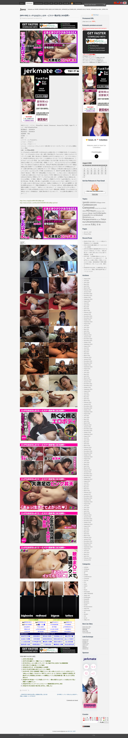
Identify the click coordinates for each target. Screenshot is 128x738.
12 (91, 170)
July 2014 (86, 550)
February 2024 (87, 335)
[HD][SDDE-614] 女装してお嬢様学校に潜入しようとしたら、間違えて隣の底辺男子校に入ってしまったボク (95, 269)
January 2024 (87, 336)
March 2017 (87, 490)
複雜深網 (84, 629)
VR (56, 3)
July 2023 (86, 348)
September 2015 (88, 524)
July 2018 (86, 460)
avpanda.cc (85, 647)
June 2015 (86, 530)
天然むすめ (96, 224)
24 (84, 173)
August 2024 (87, 323)
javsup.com (85, 641)
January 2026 (87, 291)
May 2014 (86, 554)
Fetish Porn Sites (86, 627)
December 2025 (88, 293)
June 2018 (86, 462)
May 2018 (86, 464)
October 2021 (87, 387)
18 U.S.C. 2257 (88, 232)
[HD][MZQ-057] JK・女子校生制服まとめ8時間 (35, 667)
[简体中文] (115, 2)
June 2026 (86, 282)
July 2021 (86, 393)
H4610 (84, 211)
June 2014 (86, 552)
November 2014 (88, 543)
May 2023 (86, 351)
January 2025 (87, 314)
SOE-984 (98, 219)
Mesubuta (99, 215)
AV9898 (103, 202)
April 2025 (86, 308)
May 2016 (86, 509)
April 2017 (86, 488)
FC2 (46, 3)
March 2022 (87, 378)
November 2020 (88, 408)
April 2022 (86, 376)
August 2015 (87, 526)
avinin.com (85, 645)
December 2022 (88, 361)
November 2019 (88, 430)
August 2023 (87, 346)
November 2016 (88, 498)
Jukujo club (92, 213)
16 (105, 170)
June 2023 (86, 350)
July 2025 (86, 303)
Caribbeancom (89, 205)
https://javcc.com (87, 21)
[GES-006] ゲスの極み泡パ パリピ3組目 (34, 665)
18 (88, 172)
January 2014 (87, 560)
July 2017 (86, 483)
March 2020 (87, 423)
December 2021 (88, 383)
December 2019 (88, 428)
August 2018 (87, 458)
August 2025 (87, 301)
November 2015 (88, 520)
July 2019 (86, 438)
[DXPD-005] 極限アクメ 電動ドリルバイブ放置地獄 (37, 661)
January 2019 (87, 449)
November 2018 (88, 453)
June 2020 (86, 417)
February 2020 (87, 425)
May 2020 (86, 419)
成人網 (66, 3)
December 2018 (88, 451)
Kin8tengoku (101, 213)
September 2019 (88, 434)
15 (102, 170)
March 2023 (87, 355)
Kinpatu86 (85, 215)
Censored (29, 3)
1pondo (85, 202)
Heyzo (93, 211)
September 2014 (88, 547)
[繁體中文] (118, 2)
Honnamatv (98, 211)
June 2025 (86, 305)
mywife (92, 217)
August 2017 (87, 481)
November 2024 (88, 318)
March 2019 (87, 445)
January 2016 (87, 517)
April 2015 (86, 533)
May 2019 (86, 442)
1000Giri (92, 202)
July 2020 (86, 415)
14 (98, 170)
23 (105, 172)
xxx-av (87, 224)
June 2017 (86, 485)
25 (88, 173)
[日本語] (125, 2)
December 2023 (88, 338)
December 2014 (88, 541)
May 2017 (86, 487)
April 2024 (86, 331)
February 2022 (87, 380)
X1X (83, 224)
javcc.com (40, 735)
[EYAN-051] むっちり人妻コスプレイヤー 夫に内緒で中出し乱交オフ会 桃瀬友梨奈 (45, 663)
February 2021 (87, 402)
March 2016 (87, 513)
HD (51, 3)
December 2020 (88, 406)
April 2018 (86, 466)
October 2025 (87, 297)
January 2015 (87, 539)
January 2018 (87, 472)
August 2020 (87, 413)
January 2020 (87, 427)
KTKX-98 (92, 215)
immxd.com (85, 649)
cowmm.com (85, 643)
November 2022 (88, 363)
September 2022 (88, 366)
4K (60, 3)
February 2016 (87, 515)
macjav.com (85, 639)
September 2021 (88, 389)
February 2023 (87, 357)
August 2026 (87, 278)
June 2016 (86, 507)
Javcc (23, 9)
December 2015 (88, 518)
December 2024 (88, 316)
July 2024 (86, 325)
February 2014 (87, 558)
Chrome (96, 208)
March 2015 (87, 535)
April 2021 (86, 398)
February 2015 (87, 537)
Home (22, 3)
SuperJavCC (30, 18)
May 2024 (86, 329)
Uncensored (38, 3)
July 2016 (86, 505)
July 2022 (86, 370)
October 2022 (87, 365)
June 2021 (86, 395)
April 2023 (86, 353)
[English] (121, 2)
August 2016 (87, 503)
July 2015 (86, 528)
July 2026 (86, 280)
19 (91, 172)
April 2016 (86, 511)
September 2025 (88, 299)
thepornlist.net (86, 628)
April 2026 (86, 286)
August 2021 (87, 391)
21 (98, 172)
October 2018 (87, 455)
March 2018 (87, 468)
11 (87, 170)
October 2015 (87, 522)
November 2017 (88, 475)
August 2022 (87, 368)
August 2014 (87, 548)
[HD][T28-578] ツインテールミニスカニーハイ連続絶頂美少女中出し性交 (42, 683)
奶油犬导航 (85, 631)
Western (102, 222)
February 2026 (87, 290)
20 (95, 172)
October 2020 (87, 410)
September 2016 (88, 502)
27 (95, 173)
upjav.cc (84, 646)
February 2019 (87, 447)
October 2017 (87, 477)
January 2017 (87, 494)
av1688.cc (85, 642)
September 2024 (88, 321)
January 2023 (87, 359)
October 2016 (87, 500)
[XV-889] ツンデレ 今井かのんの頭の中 (67, 694)
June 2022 (86, 372)
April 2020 (86, 421)
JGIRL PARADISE (88, 593)
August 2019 (87, 436)
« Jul (83, 177)
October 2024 (87, 320)
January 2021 (87, 404)
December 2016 (88, 496)
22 (102, 172)
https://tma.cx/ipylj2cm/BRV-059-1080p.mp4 (32, 200)
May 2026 (86, 284)
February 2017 (87, 492)
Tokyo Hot (86, 608)
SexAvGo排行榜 (86, 632)
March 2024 (87, 333)
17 (84, 172)
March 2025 (87, 310)
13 (95, 170)
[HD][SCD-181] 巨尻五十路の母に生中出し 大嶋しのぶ (37, 686)
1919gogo (98, 202)
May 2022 (86, 374)
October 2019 (87, 432)
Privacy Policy (87, 234)
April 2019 (86, 443)
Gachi (104, 208)
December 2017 (88, 473)
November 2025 (88, 295)
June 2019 (86, 440)
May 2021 (86, 397)
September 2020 (88, 412)
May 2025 (86, 306)
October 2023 (87, 342)
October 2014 (87, 545)
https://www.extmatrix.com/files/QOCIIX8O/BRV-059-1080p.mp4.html (39, 202)
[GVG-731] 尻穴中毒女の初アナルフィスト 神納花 (36, 669)
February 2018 (87, 470)
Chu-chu (100, 208)
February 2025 (87, 312)
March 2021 (87, 400)
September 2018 (88, 457)
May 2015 (86, 532)
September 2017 (88, 479)
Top (94, 735)
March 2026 (87, 288)
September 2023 (88, 344)
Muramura (86, 217)
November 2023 (88, 340)
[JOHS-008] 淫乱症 (28, 659)
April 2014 (86, 556)
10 (84, 170)
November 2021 (88, 385)
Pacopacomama (89, 219)
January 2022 (87, 382)
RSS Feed (95, 15)
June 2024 (86, 327)
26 (91, 173)
